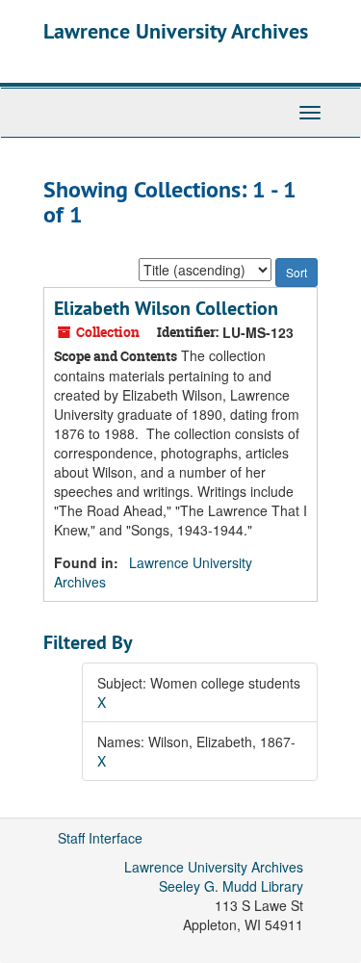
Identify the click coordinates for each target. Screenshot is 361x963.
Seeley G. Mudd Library (231, 886)
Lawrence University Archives (175, 30)
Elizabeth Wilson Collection (166, 308)
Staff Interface (100, 837)
